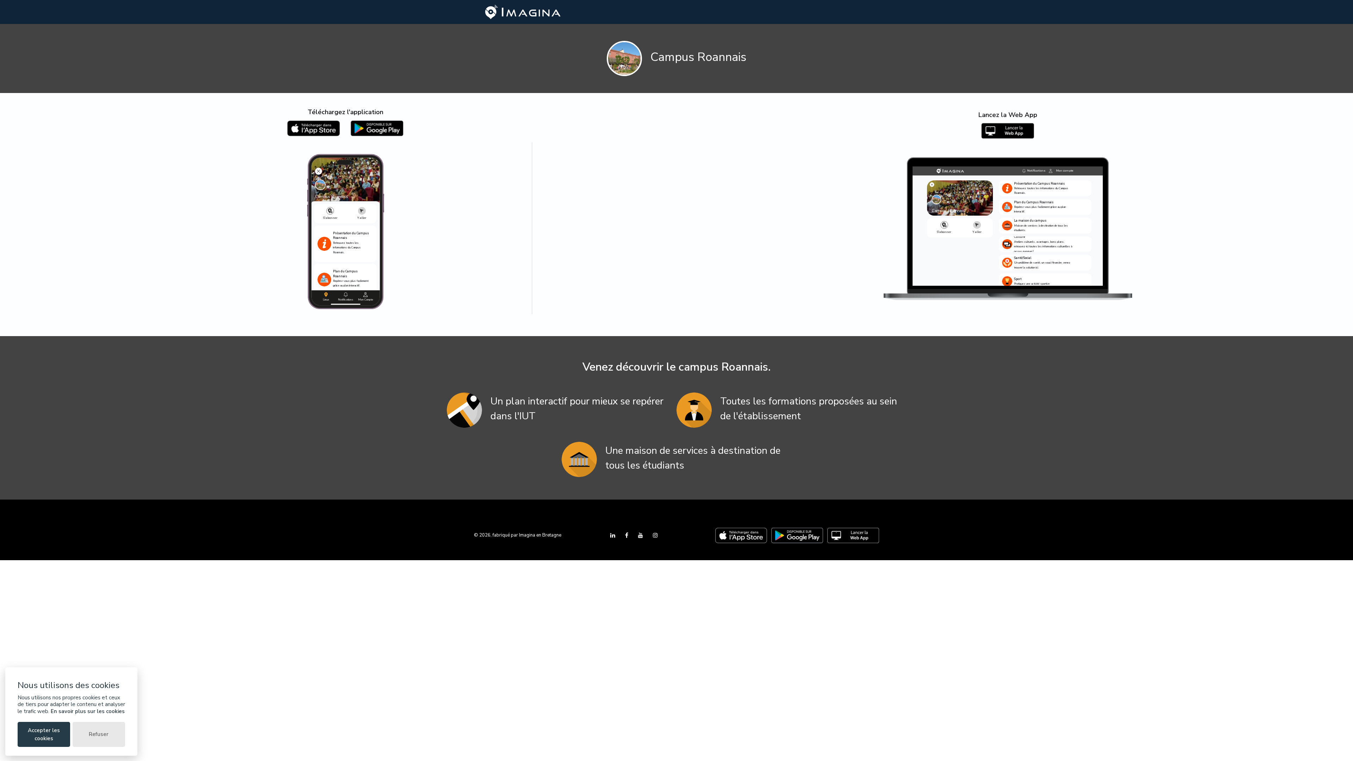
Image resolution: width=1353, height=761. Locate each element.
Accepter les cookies (44, 734)
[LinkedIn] (613, 535)
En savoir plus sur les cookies (88, 711)
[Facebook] (627, 535)
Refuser (99, 734)
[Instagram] (655, 535)
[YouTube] (641, 535)
